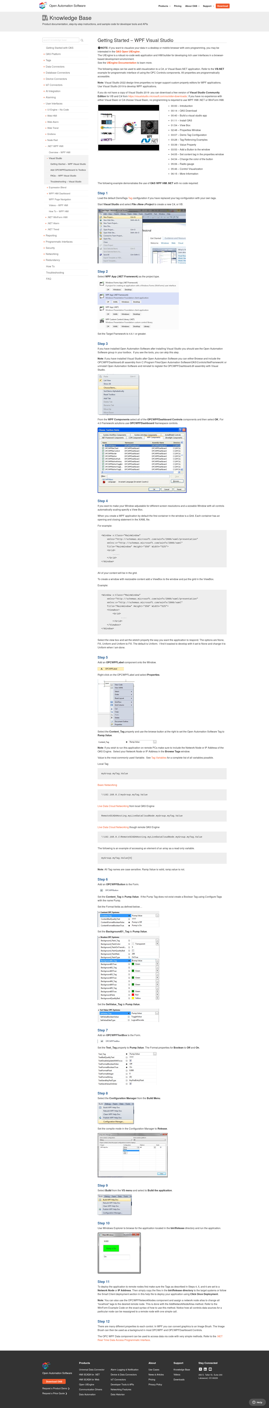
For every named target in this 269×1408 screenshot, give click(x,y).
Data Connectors (55, 66)
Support (207, 5)
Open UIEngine (86, 1384)
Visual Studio (55, 158)
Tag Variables (158, 757)
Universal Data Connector (91, 1369)
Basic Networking (107, 785)
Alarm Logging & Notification (125, 1369)
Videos (177, 1374)
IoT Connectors (54, 84)
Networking (52, 253)
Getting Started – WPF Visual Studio (68, 164)
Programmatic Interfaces (59, 241)
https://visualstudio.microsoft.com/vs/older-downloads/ (157, 96)
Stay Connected (207, 1363)
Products (163, 5)
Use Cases (154, 1369)
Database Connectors (58, 72)
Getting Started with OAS (59, 47)
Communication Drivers (90, 1389)
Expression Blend (57, 187)
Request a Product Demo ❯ (56, 1388)
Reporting (51, 235)
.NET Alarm (53, 223)
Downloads (179, 1379)
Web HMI (52, 115)
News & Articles (156, 1374)
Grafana (51, 134)
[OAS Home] (43, 8)
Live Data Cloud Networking (113, 806)
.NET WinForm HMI (57, 217)
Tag (130, 198)
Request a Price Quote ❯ (54, 1393)
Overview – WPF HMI (59, 152)
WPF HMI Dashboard (59, 193)
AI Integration (53, 91)
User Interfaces (54, 103)
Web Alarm (53, 121)
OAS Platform (53, 53)
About (152, 1363)
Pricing (178, 5)
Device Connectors (56, 78)
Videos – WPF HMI (58, 205)
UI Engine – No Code (58, 109)
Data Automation (87, 1394)
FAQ (48, 278)
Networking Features (121, 1389)
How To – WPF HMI (59, 211)
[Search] (231, 4)
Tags (48, 60)
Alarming (51, 97)
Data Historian (118, 1394)
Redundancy (53, 259)
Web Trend (52, 128)
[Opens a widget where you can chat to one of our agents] (257, 1402)
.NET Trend (53, 229)
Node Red (52, 140)
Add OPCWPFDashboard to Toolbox (68, 170)
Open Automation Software (67, 5)
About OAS (191, 5)
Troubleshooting (55, 272)
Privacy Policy (155, 1384)
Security (50, 247)
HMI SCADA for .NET (89, 1374)
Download (222, 5)
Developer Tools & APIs (122, 1384)
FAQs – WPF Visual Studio (63, 175)
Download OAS (54, 1381)
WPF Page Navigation (60, 199)
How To (50, 266)
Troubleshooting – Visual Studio (65, 181)
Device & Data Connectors (124, 1374)
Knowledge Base (182, 1369)
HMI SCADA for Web (89, 1379)
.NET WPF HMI (55, 146)
